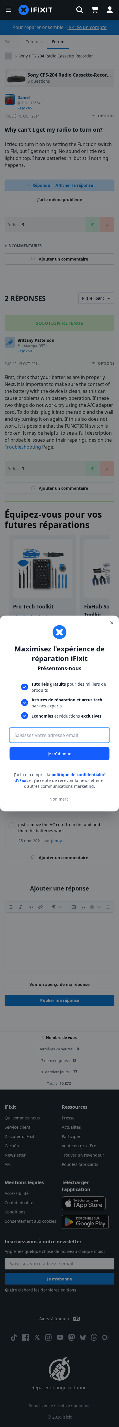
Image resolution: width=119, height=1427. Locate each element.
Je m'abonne (59, 753)
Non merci (59, 798)
